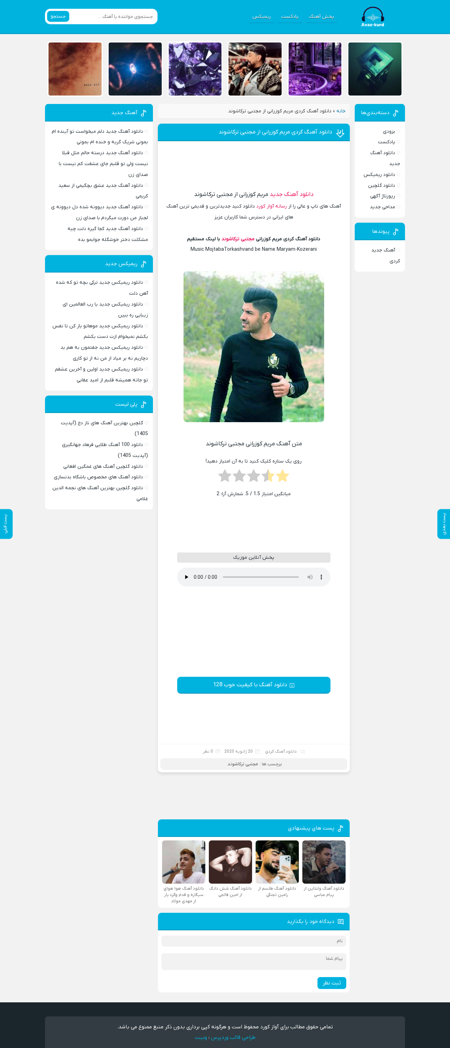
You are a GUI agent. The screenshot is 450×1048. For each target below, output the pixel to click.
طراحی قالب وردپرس (233, 1037)
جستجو (58, 16)
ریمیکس (261, 16)
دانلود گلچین (381, 185)
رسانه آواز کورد (271, 206)
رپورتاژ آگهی (382, 196)
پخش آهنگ (321, 16)
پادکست (289, 16)
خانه (341, 111)
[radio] (282, 478)
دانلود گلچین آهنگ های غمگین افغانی (103, 466)
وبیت (201, 1037)
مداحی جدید (382, 207)
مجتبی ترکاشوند (238, 239)
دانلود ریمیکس (379, 174)
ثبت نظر (332, 983)
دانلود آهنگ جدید (292, 194)
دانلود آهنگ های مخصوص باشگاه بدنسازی (98, 477)
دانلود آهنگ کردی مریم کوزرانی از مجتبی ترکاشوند (275, 132)
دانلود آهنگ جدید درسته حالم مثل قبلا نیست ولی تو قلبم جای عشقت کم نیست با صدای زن (103, 164)
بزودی (389, 131)
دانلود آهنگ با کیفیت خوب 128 (250, 684)
